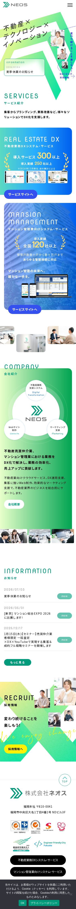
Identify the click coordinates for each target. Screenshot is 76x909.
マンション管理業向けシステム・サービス (38, 872)
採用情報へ (15, 749)
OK (23, 903)
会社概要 (14, 504)
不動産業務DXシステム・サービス (38, 860)
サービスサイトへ (20, 194)
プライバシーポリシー (44, 903)
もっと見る (17, 662)
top (65, 781)
